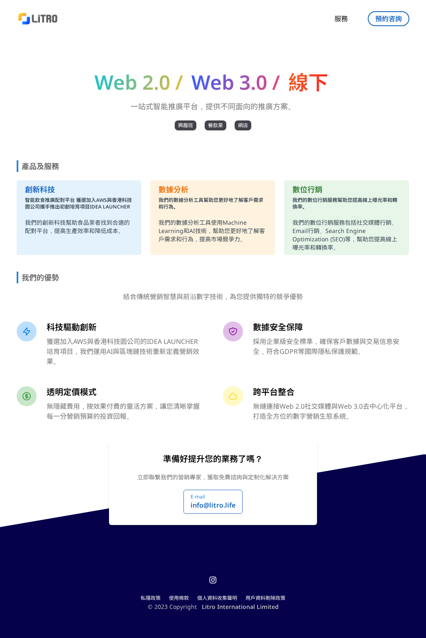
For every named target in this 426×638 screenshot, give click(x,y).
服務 (341, 18)
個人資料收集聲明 (217, 597)
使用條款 (179, 597)
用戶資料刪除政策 (265, 597)
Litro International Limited (240, 607)
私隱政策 (151, 597)
